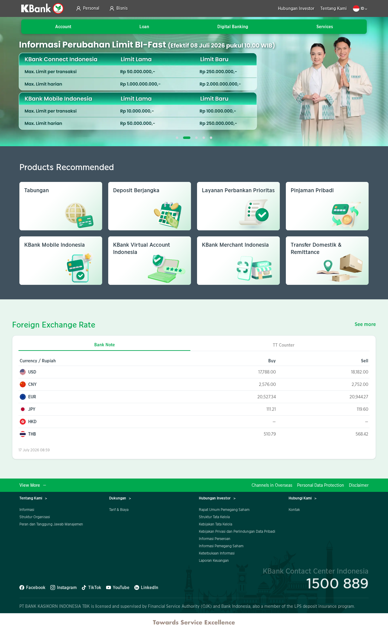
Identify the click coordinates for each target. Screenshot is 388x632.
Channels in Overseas (272, 485)
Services (324, 26)
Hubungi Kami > (302, 498)
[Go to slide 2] (186, 138)
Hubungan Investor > (217, 498)
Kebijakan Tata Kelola (215, 524)
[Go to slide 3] (196, 138)
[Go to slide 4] (203, 138)
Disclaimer (359, 485)
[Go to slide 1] (177, 138)
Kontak (294, 509)
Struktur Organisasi (34, 517)
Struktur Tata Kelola (214, 517)
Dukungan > (120, 498)
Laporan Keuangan (214, 560)
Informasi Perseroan (214, 538)
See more (365, 324)
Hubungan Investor (296, 9)
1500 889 (337, 583)
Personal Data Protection (320, 485)
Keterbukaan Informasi (217, 553)
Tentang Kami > (33, 498)
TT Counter (283, 345)
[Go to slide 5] (211, 138)
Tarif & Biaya (119, 509)
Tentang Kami (333, 9)
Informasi (26, 509)
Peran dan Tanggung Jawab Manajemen (51, 524)
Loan (144, 26)
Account (63, 26)
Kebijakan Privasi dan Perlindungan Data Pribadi (237, 531)
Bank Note (104, 345)
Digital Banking (232, 26)
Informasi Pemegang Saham (221, 546)
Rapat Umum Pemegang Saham (224, 509)
